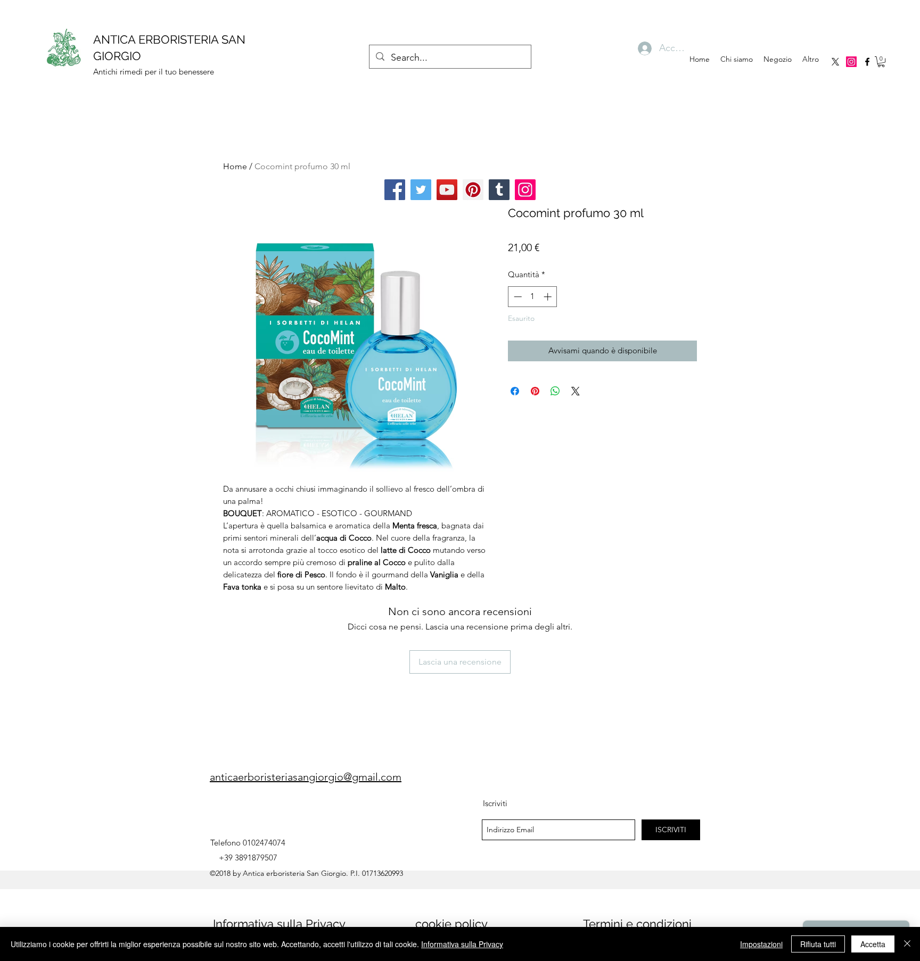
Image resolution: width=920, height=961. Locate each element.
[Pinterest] (473, 189)
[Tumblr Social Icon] (499, 189)
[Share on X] (575, 391)
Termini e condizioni (637, 924)
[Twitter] (420, 189)
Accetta (872, 944)
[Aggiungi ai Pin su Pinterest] (535, 391)
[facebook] (867, 61)
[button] (881, 61)
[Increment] (548, 296)
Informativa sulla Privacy (279, 924)
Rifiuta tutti (818, 944)
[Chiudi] (907, 943)
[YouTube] (447, 189)
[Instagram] (851, 61)
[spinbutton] (532, 296)
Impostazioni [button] (761, 944)
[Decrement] (517, 296)
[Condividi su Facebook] (514, 391)
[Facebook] (394, 189)
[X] (835, 61)
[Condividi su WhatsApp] (555, 391)
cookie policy (451, 924)
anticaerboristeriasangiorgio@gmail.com (305, 777)
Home (235, 166)
